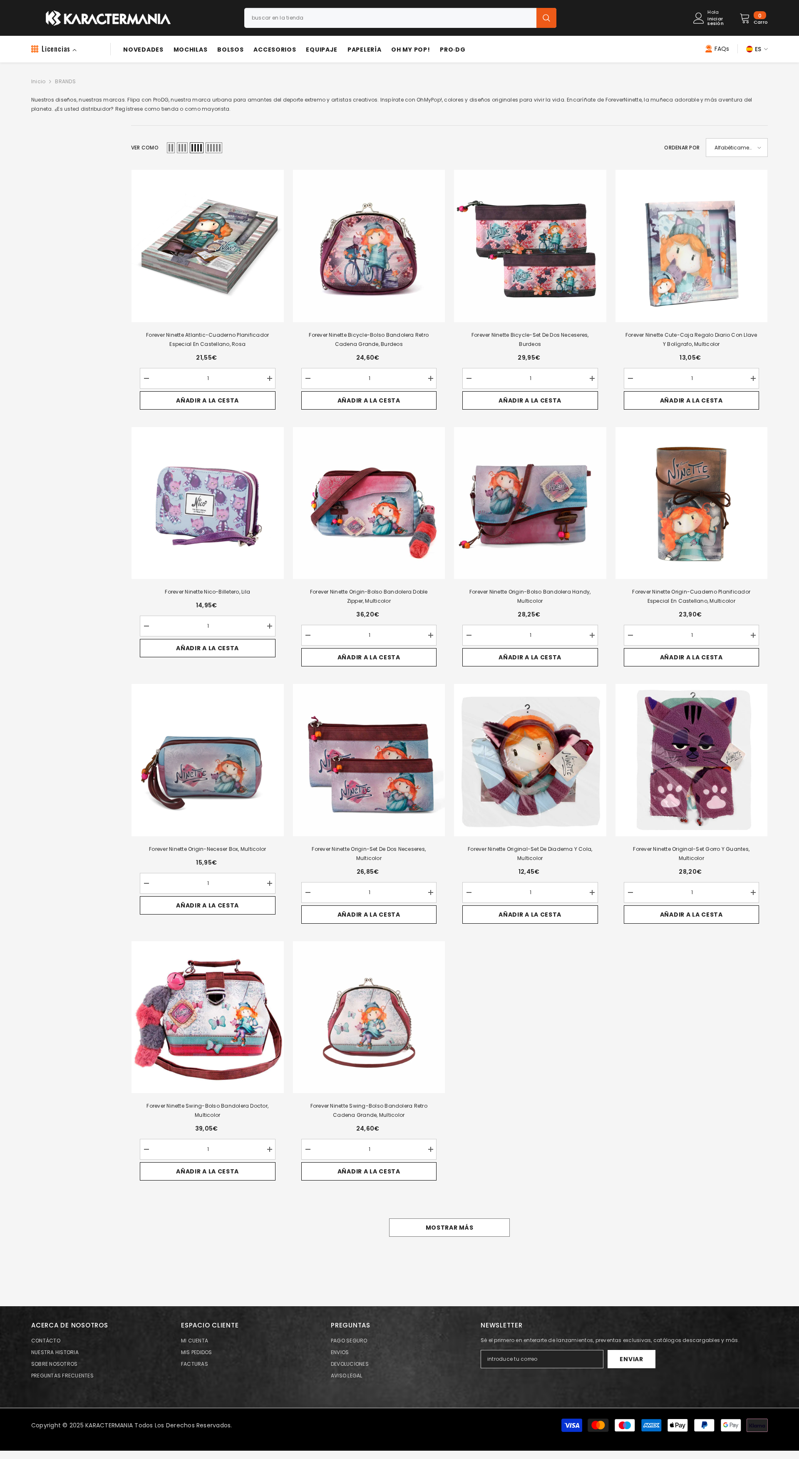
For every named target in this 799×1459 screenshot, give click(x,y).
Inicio (38, 81)
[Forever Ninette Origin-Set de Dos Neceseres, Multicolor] (369, 760)
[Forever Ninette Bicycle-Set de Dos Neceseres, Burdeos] (530, 246)
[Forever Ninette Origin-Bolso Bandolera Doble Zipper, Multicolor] (369, 503)
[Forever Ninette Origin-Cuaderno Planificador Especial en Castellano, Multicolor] (691, 503)
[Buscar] (400, 18)
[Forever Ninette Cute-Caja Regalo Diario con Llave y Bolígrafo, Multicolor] (691, 246)
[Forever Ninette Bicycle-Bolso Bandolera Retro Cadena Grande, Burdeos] (369, 246)
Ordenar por (682, 147)
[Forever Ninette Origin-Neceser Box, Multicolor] (208, 760)
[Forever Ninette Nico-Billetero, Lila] (208, 503)
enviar (631, 1359)
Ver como (145, 147)
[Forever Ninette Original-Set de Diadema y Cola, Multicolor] (530, 760)
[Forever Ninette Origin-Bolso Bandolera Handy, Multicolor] (530, 503)
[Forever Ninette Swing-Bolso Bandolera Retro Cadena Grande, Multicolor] (369, 1017)
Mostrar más (450, 1227)
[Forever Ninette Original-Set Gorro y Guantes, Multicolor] (691, 760)
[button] (171, 147)
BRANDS (65, 81)
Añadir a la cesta (207, 400)
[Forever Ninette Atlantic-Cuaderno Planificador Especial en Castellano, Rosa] (208, 246)
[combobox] (390, 18)
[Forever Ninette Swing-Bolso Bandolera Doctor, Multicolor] (208, 1017)
